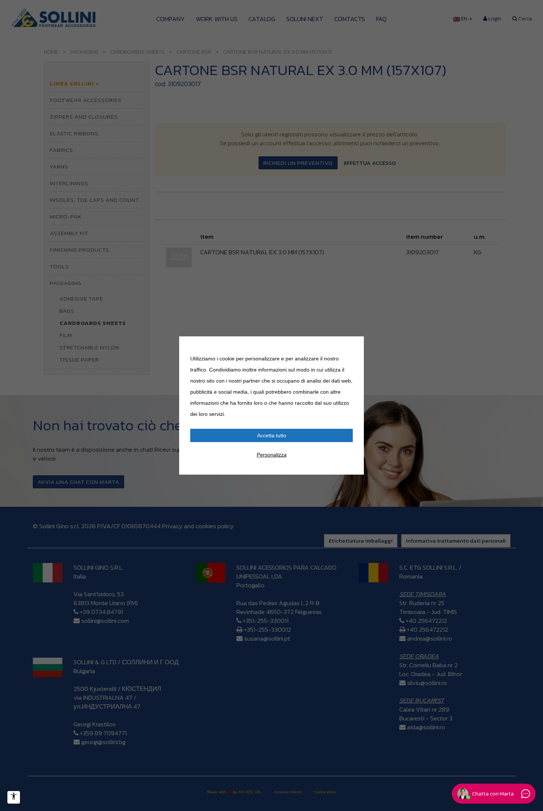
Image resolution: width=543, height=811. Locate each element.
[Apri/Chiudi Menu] (13, 797)
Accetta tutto (271, 435)
